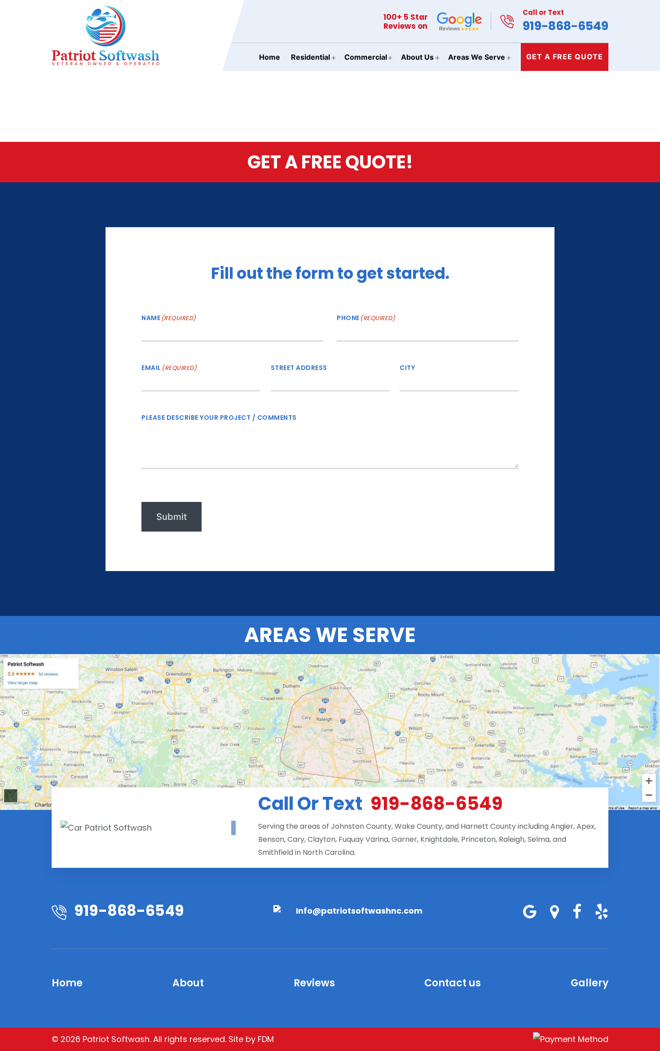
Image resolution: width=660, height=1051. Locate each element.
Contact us (452, 983)
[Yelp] (596, 912)
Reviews (314, 983)
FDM (266, 1039)
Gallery (589, 983)
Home (269, 57)
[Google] (524, 912)
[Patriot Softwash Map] (330, 732)
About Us (417, 57)
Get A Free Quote (564, 56)
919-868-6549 (565, 21)
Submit (171, 516)
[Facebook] (571, 912)
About (188, 983)
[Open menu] (333, 58)
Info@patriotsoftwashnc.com (359, 910)
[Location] (549, 912)
